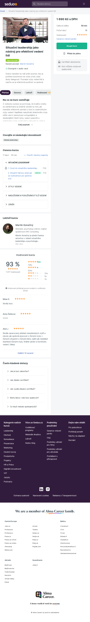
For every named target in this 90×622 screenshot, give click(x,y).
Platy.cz (35, 540)
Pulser (7, 582)
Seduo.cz (35, 533)
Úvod (2, 11)
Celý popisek (24, 124)
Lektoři (29, 92)
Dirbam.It (63, 536)
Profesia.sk (9, 529)
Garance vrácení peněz (66, 39)
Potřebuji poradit (75, 431)
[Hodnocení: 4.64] (82, 35)
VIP (5, 473)
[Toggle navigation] (84, 4)
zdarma (37, 173)
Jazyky (7, 477)
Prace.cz (8, 536)
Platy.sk (35, 543)
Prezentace (9, 443)
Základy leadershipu (11, 140)
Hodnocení (48, 92)
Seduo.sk (35, 536)
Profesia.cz (9, 533)
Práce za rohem (10, 543)
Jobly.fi (35, 565)
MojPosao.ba (9, 568)
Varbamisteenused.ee (68, 553)
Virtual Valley (9, 579)
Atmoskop (8, 546)
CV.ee (62, 533)
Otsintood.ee (65, 543)
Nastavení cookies (41, 495)
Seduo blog (30, 443)
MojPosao (8, 565)
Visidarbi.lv (64, 540)
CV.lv (62, 529)
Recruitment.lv (65, 550)
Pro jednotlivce (75, 427)
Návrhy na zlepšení (76, 436)
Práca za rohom (10, 540)
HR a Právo (9, 464)
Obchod (7, 435)
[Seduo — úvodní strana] (11, 3)
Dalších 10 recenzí (25, 353)
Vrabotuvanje (10, 572)
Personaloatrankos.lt (68, 546)
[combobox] (50, 4)
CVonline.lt (64, 526)
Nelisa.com (9, 550)
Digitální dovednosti (12, 469)
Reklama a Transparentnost (65, 495)
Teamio (35, 529)
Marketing (8, 448)
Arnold (34, 526)
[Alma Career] (45, 595)
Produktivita (9, 456)
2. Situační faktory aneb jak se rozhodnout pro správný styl (20, 176)
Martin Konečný (27, 64)
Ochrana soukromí (21, 495)
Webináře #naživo (33, 434)
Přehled (5, 92)
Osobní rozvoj (10, 452)
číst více (19, 244)
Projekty (7, 460)
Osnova (17, 92)
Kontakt (71, 440)
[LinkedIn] (41, 489)
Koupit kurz (72, 46)
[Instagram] (48, 489)
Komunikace (9, 439)
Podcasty (8, 481)
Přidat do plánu (74, 53)
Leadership (8, 431)
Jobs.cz (7, 526)
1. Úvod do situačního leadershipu (22, 168)
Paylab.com (36, 546)
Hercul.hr (8, 575)
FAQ (49, 438)
